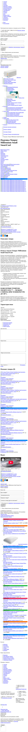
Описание (3, 169)
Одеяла (9, 81)
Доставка (5, 5)
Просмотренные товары (6, 516)
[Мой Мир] (5, 236)
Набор (2, 166)
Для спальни (16, 114)
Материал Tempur (7, 6)
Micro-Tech (21, 97)
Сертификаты (6, 10)
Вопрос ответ (6, 15)
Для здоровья (16, 113)
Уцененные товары (7, 660)
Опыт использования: (6, 320)
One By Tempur (17, 102)
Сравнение (10, 378)
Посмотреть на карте (7, 698)
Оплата (5, 4)
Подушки (11, 78)
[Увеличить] (11, 180)
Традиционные (17, 108)
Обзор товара (4, 165)
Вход (4, 22)
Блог (4, 13)
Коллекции (5, 18)
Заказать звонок (21, 30)
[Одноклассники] (3, 236)
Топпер (12, 103)
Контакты (5, 20)
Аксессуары (13, 79)
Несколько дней (7, 323)
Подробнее (3, 377)
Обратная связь (4, 709)
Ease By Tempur (18, 105)
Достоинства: (4, 328)
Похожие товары (4, 174)
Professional (15, 87)
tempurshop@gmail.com (21, 689)
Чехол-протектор (19, 116)
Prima (11, 99)
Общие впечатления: (5, 352)
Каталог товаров (4, 66)
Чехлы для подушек (21, 110)
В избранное (3, 379)
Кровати (11, 83)
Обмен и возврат (7, 16)
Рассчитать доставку (16, 231)
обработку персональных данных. (16, 47)
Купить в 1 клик (13, 229)
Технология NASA (7, 7)
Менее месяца (6, 326)
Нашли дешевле (12, 230)
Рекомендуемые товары (8, 658)
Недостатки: (3, 340)
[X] (7, 236)
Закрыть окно (4, 58)
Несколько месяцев (7, 322)
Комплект (3, 168)
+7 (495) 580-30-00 (5, 710)
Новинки (5, 655)
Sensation (13, 100)
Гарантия (5, 17)
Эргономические (19, 107)
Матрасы (19, 77)
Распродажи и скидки (8, 657)
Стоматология (17, 123)
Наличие (3, 175)
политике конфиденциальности (9, 722)
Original (12, 89)
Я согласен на (13, 47)
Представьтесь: (4, 364)
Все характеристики (5, 208)
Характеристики (4, 170)
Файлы (2, 176)
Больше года (6, 325)
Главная (5, 1)
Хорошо (2, 725)
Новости (5, 11)
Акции (4, 2)
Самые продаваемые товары (7, 515)
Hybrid (11, 88)
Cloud (11, 90)
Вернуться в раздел (5, 164)
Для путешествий (19, 112)
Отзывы (5, 12)
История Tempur (7, 9)
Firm (10, 101)
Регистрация (6, 23)
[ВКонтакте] (1, 236)
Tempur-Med (13, 82)
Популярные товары (8, 656)
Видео (2, 177)
